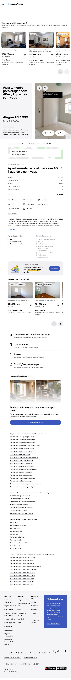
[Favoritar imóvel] (45, 88)
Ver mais (13, 229)
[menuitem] (9, 144)
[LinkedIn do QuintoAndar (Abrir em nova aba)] (65, 651)
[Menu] (3, 4)
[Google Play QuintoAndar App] (50, 668)
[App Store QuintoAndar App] (62, 668)
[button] (35, 336)
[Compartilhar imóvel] (39, 88)
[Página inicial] (15, 4)
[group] (13, 49)
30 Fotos (49, 133)
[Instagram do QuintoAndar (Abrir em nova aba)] (58, 651)
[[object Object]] (60, 93)
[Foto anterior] (5, 40)
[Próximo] (67, 71)
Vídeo (62, 133)
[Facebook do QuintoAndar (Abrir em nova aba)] (54, 651)
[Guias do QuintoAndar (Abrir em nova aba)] (62, 651)
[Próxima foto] (23, 40)
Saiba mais (54, 268)
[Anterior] (60, 71)
